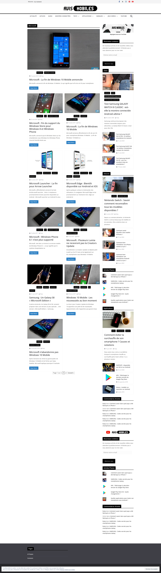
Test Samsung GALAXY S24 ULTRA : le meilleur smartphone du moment (123, 136)
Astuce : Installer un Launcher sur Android (123, 388)
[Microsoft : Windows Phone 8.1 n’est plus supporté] (45, 217)
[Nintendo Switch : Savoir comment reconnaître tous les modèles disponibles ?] (118, 185)
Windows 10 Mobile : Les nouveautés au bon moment (81, 299)
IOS (90, 173)
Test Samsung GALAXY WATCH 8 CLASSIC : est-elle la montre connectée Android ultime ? (117, 108)
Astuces (42, 16)
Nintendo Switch (122, 196)
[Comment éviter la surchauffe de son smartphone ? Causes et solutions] (118, 320)
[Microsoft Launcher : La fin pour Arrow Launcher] (45, 160)
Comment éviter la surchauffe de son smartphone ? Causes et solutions (117, 339)
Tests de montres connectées (112, 96)
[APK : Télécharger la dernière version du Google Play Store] (109, 378)
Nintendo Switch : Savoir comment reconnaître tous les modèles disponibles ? (117, 205)
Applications (86, 16)
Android (39, 173)
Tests (75, 16)
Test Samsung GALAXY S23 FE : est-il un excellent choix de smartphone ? (123, 161)
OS (45, 116)
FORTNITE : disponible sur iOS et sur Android (123, 366)
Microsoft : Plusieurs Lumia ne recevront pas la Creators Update (81, 243)
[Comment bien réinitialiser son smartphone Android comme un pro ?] (109, 258)
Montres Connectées (62, 16)
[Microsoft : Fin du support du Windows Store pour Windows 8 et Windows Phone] (45, 103)
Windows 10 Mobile (50, 72)
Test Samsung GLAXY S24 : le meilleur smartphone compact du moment (124, 148)
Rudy (42, 76)
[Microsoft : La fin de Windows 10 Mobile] (82, 103)
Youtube (124, 16)
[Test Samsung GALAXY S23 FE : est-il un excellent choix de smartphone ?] (109, 162)
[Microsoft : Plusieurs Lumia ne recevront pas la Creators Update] (82, 217)
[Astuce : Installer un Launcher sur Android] (109, 389)
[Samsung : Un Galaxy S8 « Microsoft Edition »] (45, 274)
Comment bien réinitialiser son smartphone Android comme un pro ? (122, 257)
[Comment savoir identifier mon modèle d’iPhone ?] (109, 233)
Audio (50, 16)
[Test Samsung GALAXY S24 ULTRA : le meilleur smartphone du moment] (109, 137)
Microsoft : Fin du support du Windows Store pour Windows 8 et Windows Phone (44, 127)
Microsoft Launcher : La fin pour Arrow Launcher (43, 185)
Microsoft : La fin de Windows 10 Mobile (82, 128)
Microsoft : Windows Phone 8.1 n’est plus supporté (43, 238)
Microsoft (39, 72)
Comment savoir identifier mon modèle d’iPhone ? (123, 232)
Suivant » (71, 373)
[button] (78, 16)
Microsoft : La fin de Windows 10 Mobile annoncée (56, 79)
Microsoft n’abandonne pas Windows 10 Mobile (43, 353)
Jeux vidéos (112, 16)
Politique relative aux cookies (67, 569)
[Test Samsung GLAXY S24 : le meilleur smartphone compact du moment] (109, 149)
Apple (113, 330)
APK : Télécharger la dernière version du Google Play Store (122, 377)
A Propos (30, 554)
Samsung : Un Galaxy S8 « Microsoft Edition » (42, 299)
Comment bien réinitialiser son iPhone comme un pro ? (123, 244)
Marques (99, 16)
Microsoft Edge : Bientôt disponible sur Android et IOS (82, 185)
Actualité (33, 16)
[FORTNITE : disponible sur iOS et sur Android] (109, 367)
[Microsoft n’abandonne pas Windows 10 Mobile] (45, 329)
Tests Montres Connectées (112, 99)
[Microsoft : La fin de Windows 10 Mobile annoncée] (63, 49)
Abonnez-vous (109, 64)
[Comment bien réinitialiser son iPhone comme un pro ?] (109, 245)
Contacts (30, 558)
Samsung (32, 290)
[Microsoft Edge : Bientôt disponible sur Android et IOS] (82, 160)
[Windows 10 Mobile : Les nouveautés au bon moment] (82, 274)
